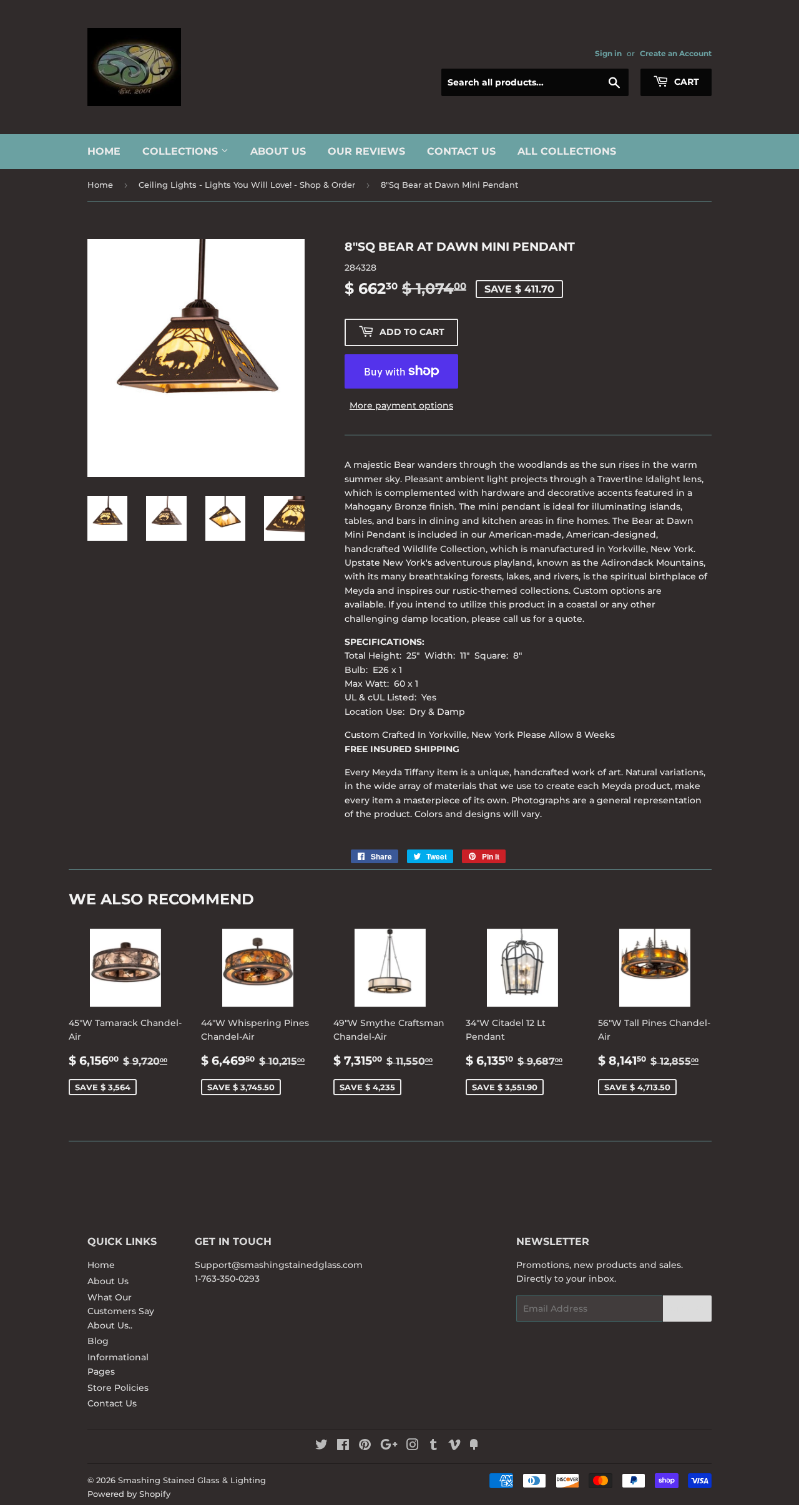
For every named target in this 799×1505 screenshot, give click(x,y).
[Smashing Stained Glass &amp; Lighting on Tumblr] (433, 1446)
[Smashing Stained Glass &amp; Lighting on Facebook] (343, 1446)
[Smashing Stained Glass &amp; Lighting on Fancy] (473, 1446)
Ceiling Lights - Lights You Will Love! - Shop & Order (247, 185)
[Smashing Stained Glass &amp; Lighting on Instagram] (412, 1446)
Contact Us (461, 151)
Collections (181, 151)
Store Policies (118, 1387)
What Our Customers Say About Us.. (120, 1311)
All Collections (566, 151)
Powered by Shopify (128, 1494)
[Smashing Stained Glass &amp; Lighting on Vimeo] (454, 1446)
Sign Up (687, 1309)
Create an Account (676, 53)
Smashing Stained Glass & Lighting (192, 1480)
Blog (98, 1341)
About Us (278, 151)
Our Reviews (366, 151)
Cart (685, 81)
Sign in (608, 53)
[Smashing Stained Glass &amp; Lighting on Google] (389, 1446)
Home (103, 151)
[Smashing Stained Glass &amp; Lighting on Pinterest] (364, 1446)
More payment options (401, 405)
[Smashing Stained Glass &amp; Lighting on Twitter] (321, 1446)
